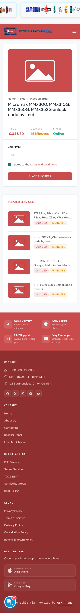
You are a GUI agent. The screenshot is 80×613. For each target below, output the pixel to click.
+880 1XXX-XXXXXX (21, 370)
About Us (10, 420)
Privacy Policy (13, 511)
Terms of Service (14, 518)
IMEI (22, 98)
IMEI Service (11, 462)
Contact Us (11, 428)
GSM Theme (65, 602)
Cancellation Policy (16, 532)
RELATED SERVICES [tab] (21, 202)
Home (12, 98)
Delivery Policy (13, 525)
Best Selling (11, 491)
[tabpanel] (40, 255)
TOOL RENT (11, 476)
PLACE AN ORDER (40, 176)
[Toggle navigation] (74, 31)
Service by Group (15, 483)
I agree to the (35, 164)
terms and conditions (43, 164)
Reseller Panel (13, 435)
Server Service (13, 469)
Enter (14, 147)
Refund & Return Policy (18, 539)
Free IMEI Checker (15, 442)
